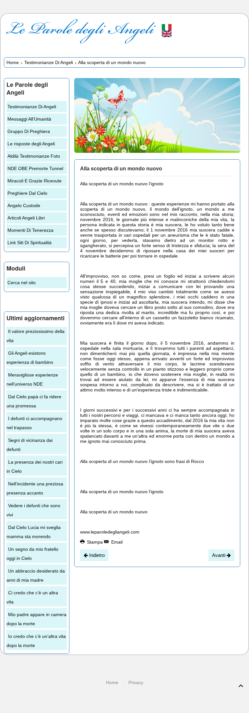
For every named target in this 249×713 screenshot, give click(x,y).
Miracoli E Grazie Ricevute (34, 180)
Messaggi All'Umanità (29, 119)
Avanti (219, 555)
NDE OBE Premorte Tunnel (35, 168)
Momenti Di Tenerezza (30, 230)
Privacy (135, 682)
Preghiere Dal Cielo (27, 193)
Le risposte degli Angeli (31, 143)
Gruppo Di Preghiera (28, 131)
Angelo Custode (23, 205)
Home (12, 62)
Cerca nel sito (21, 282)
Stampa (95, 542)
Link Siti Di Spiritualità (29, 242)
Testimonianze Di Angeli (48, 62)
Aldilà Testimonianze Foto (33, 156)
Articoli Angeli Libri (26, 217)
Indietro (96, 555)
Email (116, 542)
